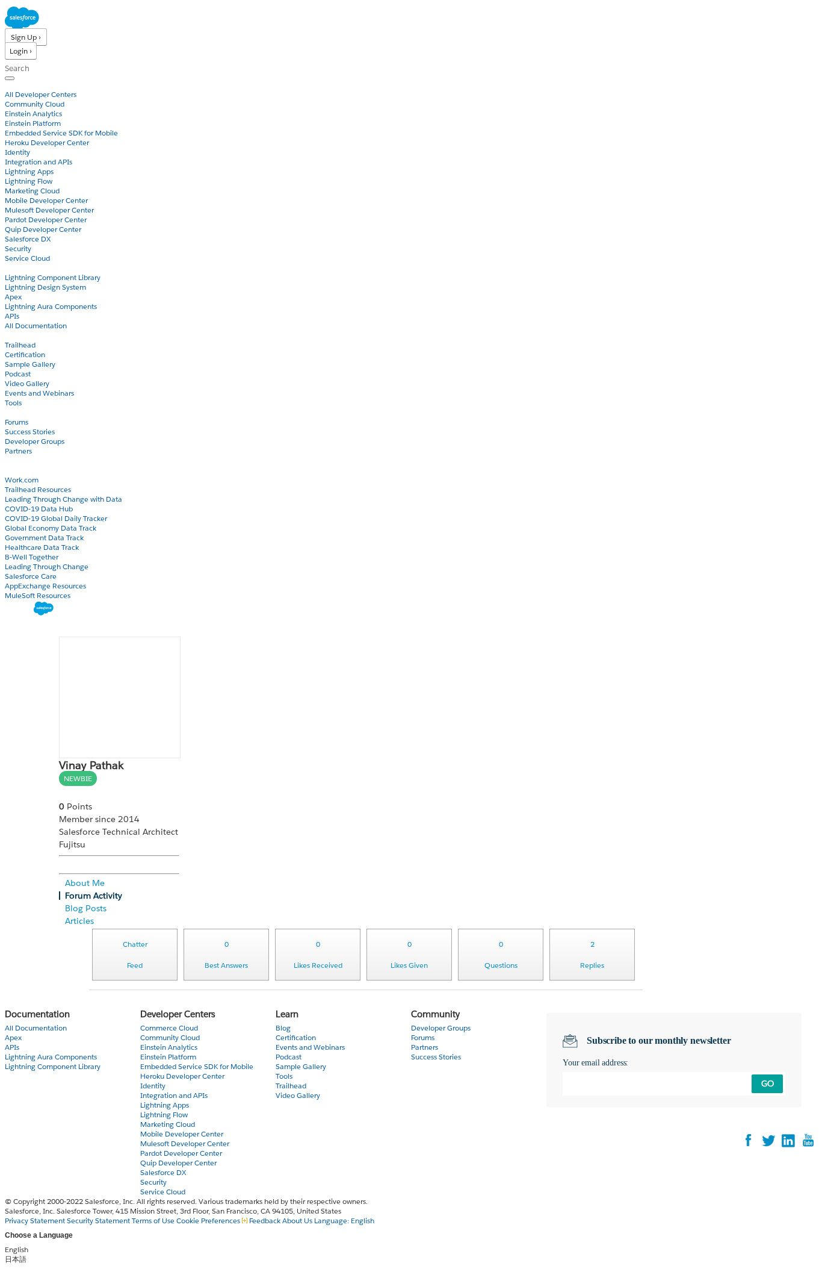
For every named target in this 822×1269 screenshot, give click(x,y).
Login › (21, 51)
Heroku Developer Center (47, 142)
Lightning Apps (29, 171)
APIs (12, 316)
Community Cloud (34, 104)
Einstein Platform (33, 123)
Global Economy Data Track (50, 528)
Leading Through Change (46, 566)
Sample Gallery (30, 364)
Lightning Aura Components (51, 306)
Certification (25, 354)
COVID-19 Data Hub (39, 509)
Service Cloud (27, 258)
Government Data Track (44, 537)
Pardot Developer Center (46, 219)
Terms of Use (153, 1220)
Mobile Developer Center (46, 200)
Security (18, 248)
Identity (17, 152)
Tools (13, 403)
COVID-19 (22, 470)
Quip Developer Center (43, 229)
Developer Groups (34, 441)
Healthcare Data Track (42, 547)
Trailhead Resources (38, 489)
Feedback (264, 1220)
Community (26, 412)
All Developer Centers (40, 94)
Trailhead (20, 345)
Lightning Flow (28, 181)
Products (21, 85)
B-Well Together (31, 557)
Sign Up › (26, 37)
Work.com (22, 480)
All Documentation (36, 325)
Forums (16, 422)
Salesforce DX (28, 239)
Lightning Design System (45, 287)
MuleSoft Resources (37, 595)
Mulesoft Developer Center (49, 210)
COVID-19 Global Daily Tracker (56, 518)
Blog (12, 460)
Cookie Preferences (209, 1220)
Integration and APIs (38, 162)
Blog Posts (86, 908)
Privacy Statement (36, 1220)
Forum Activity (93, 895)
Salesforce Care (31, 576)
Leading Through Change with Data (63, 499)
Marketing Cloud (32, 191)
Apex (13, 297)
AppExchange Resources (45, 586)
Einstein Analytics (33, 113)
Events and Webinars (39, 393)
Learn (15, 335)
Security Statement (99, 1220)
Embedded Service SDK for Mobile (61, 133)
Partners (18, 451)
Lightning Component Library (52, 277)
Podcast (18, 374)
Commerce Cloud (169, 1028)
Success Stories (30, 431)
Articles (79, 920)
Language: (344, 1220)
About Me (85, 883)
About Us (297, 1220)
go (767, 1083)
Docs (13, 268)
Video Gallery (27, 383)
